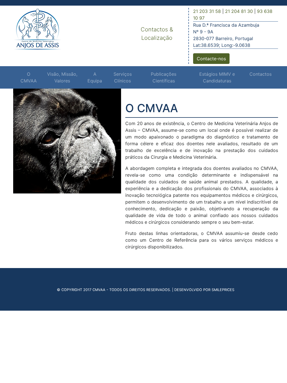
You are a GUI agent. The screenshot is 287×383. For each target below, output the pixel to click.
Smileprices (223, 290)
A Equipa (94, 77)
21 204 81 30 (239, 11)
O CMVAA (28, 77)
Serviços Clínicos (123, 77)
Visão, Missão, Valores (62, 77)
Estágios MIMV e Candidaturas (217, 77)
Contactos (260, 74)
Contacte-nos (211, 58)
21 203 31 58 (207, 11)
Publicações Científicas (163, 77)
